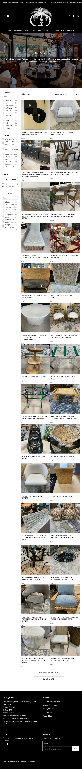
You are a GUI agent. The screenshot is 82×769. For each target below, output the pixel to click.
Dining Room (9, 227)
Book (6, 123)
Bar (5, 103)
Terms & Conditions (49, 705)
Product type (9, 92)
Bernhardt (8, 210)
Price (6, 174)
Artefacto (8, 162)
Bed (5, 113)
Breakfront (8, 128)
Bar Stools (8, 108)
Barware (7, 110)
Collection (8, 193)
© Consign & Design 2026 (11, 761)
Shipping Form (48, 712)
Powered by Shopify (28, 761)
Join (75, 749)
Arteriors (7, 164)
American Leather (11, 149)
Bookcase (8, 126)
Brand (6, 136)
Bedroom (7, 207)
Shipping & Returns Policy (52, 701)
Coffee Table (9, 220)
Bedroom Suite (9, 115)
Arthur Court (9, 167)
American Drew (10, 144)
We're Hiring (47, 716)
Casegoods (8, 215)
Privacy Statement (49, 709)
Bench (6, 121)
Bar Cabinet (8, 105)
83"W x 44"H (9, 139)
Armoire (7, 100)
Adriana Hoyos (9, 142)
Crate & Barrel (9, 222)
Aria (6, 159)
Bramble (7, 212)
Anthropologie (9, 154)
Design (7, 225)
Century (7, 217)
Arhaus (7, 157)
